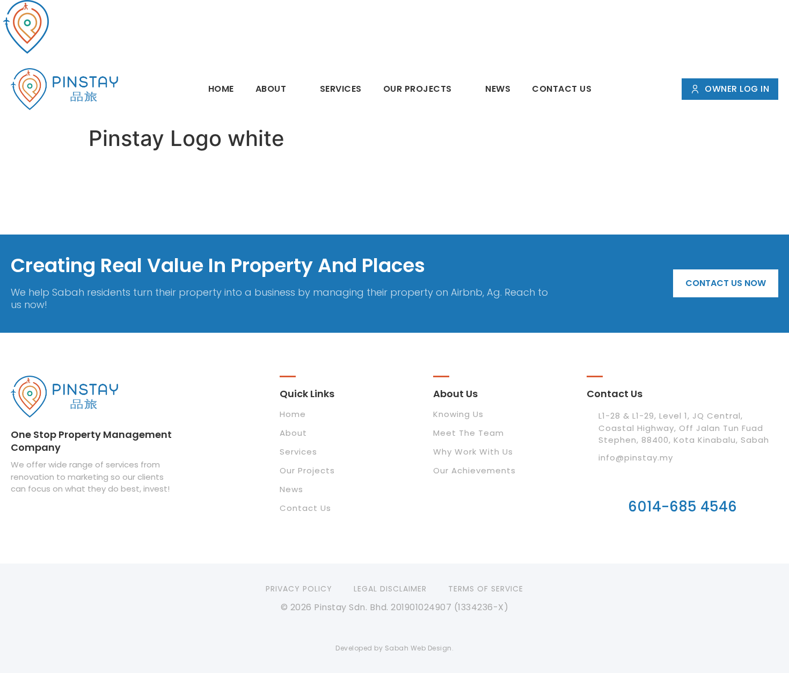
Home (221, 89)
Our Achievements (474, 470)
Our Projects (417, 89)
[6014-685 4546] (682, 480)
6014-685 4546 (682, 506)
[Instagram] (394, 628)
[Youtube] (417, 628)
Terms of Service (485, 588)
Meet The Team (468, 433)
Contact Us (561, 89)
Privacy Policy (299, 588)
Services (341, 89)
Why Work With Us (473, 452)
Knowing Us (458, 414)
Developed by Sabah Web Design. (394, 648)
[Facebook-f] (372, 628)
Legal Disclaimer (390, 588)
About (271, 89)
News (497, 89)
